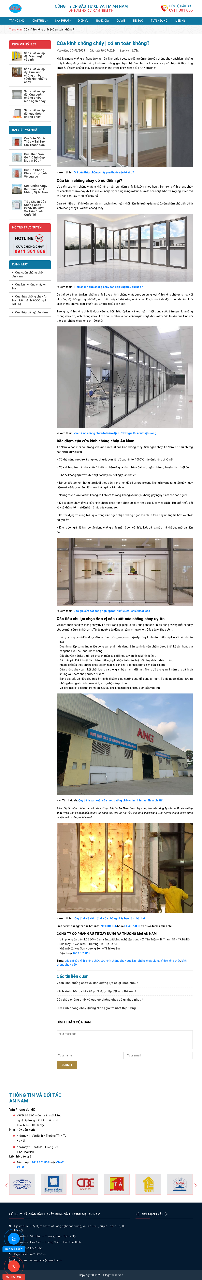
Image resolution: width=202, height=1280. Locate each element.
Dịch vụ (83, 20)
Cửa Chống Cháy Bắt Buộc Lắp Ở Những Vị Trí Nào (36, 189)
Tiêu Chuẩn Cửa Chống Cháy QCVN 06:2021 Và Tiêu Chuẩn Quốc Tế (35, 208)
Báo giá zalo (13, 1249)
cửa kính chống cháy (113, 960)
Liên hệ (180, 20)
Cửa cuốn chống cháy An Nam (28, 274)
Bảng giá (102, 20)
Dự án (121, 20)
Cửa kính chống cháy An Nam (29, 286)
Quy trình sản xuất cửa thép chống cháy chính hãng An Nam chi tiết (121, 800)
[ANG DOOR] (15, 8)
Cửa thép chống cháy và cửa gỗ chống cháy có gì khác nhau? (100, 999)
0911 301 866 (181, 10)
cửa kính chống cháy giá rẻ (143, 960)
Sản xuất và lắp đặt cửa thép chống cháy (34, 114)
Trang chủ (16, 20)
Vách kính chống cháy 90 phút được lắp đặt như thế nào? (96, 991)
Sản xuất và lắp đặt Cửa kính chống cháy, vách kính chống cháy (35, 75)
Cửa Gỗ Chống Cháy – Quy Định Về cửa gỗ (35, 173)
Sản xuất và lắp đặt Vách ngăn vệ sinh (34, 56)
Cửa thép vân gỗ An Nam (31, 312)
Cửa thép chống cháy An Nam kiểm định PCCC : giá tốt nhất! (29, 300)
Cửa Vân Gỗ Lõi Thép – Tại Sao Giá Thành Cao (35, 142)
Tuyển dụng (159, 20)
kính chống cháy (170, 960)
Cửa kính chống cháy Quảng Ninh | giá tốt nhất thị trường (96, 1008)
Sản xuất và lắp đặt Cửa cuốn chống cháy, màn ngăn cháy (34, 96)
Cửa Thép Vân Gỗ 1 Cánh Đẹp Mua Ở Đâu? (34, 157)
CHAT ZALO (132, 926)
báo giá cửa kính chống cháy (82, 960)
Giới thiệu (39, 20)
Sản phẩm (62, 20)
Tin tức (138, 20)
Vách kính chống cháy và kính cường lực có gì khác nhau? (97, 983)
